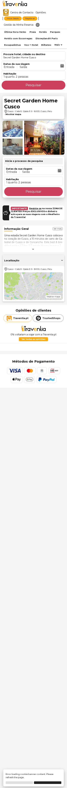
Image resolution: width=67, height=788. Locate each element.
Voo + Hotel (31, 45)
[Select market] (37, 25)
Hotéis (43, 32)
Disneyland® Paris (47, 38)
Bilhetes (46, 45)
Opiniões (41, 12)
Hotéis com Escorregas (18, 38)
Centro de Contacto (21, 12)
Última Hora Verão (15, 32)
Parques (55, 32)
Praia (33, 32)
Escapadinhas (12, 45)
